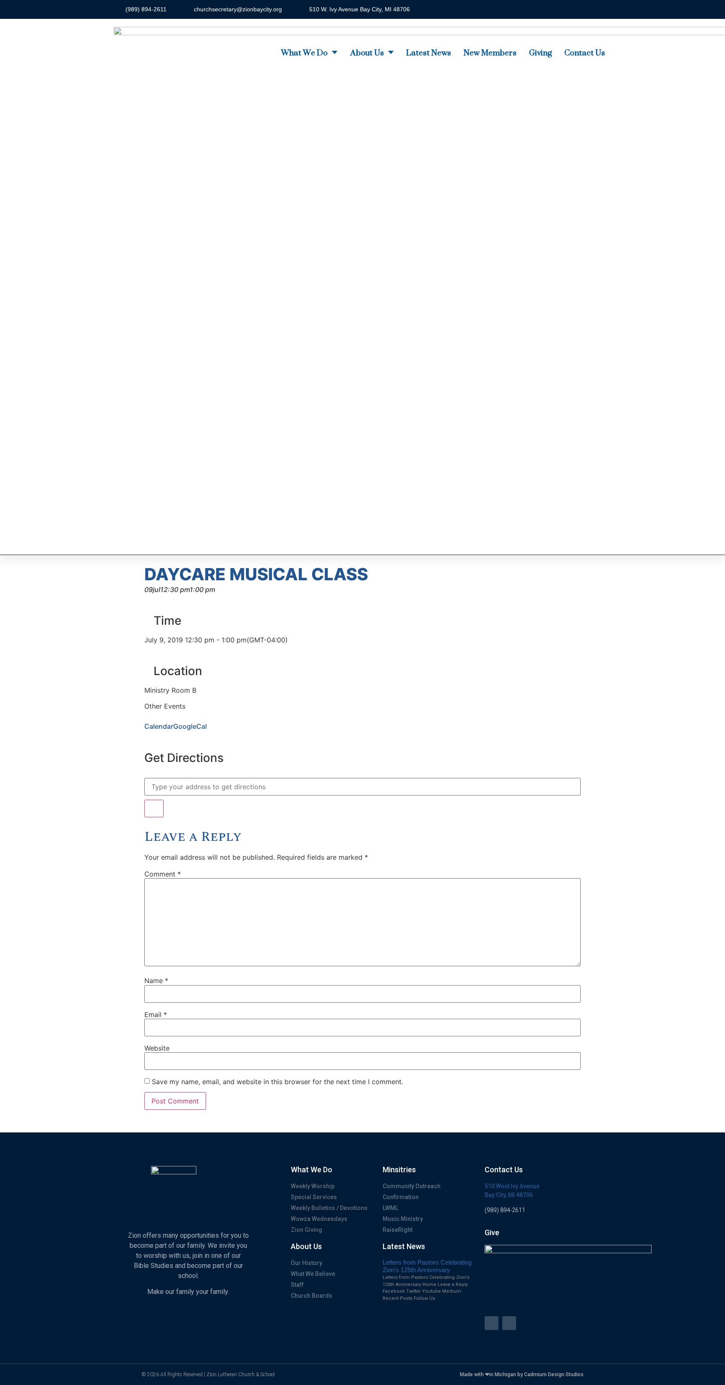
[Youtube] (509, 1323)
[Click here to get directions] (154, 808)
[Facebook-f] (491, 1323)
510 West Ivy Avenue (512, 1186)
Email (155, 1014)
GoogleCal (190, 726)
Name (156, 980)
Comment (162, 874)
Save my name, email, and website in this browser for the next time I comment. (277, 1081)
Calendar (158, 726)
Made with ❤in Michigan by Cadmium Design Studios (522, 1374)
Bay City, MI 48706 (509, 1195)
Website (157, 1048)
